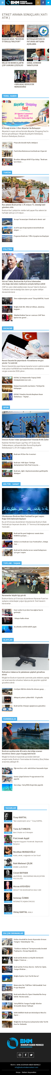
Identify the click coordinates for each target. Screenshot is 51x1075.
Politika (7, 249)
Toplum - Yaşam (11, 563)
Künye (18, 1072)
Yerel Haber (10, 96)
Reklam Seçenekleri (29, 1072)
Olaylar (7, 640)
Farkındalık (9, 719)
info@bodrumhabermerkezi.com (26, 1067)
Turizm (7, 172)
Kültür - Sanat (11, 484)
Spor (6, 407)
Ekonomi (7, 328)
